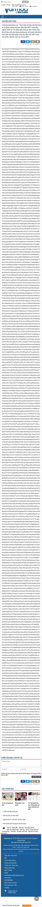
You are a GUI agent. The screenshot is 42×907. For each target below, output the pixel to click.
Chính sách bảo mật (10, 885)
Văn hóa (21, 827)
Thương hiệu (5, 831)
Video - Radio (24, 6)
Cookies (6, 887)
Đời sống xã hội (29, 827)
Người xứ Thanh (33, 831)
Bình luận (27, 905)
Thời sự (9, 827)
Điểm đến (15, 827)
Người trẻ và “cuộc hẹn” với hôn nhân (14, 819)
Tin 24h (16, 6)
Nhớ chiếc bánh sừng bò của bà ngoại (14, 823)
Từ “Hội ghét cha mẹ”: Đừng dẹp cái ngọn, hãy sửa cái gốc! (33, 806)
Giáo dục (22, 829)
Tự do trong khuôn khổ (7, 804)
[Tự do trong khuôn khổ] (8, 797)
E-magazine (34, 6)
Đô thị (27, 829)
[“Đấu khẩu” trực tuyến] (21, 797)
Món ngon (4, 833)
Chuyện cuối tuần (9, 21)
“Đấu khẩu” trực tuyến (20, 804)
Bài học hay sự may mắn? (11, 815)
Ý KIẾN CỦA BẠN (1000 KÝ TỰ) (11, 758)
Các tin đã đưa (8, 789)
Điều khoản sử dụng (10, 882)
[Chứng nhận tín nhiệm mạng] (12, 891)
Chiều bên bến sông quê (10, 811)
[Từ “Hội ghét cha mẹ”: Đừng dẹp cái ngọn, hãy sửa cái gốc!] (34, 797)
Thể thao (13, 831)
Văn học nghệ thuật (13, 829)
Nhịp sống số (34, 829)
